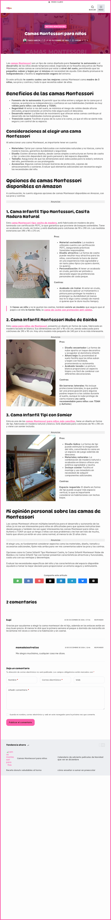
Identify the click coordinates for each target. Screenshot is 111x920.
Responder (98, 620)
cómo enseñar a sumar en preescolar (76, 770)
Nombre (13, 680)
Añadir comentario (18, 690)
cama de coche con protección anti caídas (68, 309)
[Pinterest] (39, 580)
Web (78, 680)
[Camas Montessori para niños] (10, 758)
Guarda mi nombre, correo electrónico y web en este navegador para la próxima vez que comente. (52, 714)
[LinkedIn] (61, 580)
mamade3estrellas (27, 647)
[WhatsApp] (17, 580)
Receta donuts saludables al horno (24, 770)
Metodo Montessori (56, 26)
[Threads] (93, 580)
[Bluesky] (82, 580)
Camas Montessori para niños (32, 758)
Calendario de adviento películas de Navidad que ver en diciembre (80, 758)
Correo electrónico (52, 680)
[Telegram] (71, 580)
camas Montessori (21, 63)
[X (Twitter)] (50, 580)
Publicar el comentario (20, 722)
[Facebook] (28, 580)
